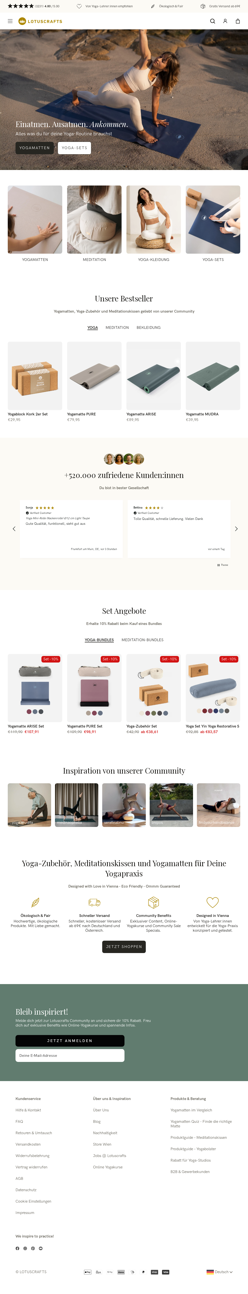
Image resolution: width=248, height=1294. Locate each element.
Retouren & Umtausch (34, 1133)
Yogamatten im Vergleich (191, 1110)
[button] (14, 529)
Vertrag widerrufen (31, 1167)
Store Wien (102, 1144)
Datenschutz (26, 1190)
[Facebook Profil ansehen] (17, 1248)
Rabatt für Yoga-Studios (190, 1160)
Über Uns (101, 1110)
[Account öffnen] (225, 21)
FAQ (19, 1121)
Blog (97, 1121)
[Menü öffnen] (10, 21)
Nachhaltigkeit (105, 1133)
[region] (125, 529)
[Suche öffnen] (212, 21)
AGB (19, 1178)
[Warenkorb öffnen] (238, 21)
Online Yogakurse (108, 1167)
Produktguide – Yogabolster (193, 1149)
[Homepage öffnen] (40, 21)
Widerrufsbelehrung (32, 1156)
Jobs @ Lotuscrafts (109, 1156)
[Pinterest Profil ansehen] (33, 1248)
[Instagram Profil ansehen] (25, 1248)
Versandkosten (28, 1144)
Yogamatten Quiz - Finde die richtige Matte (201, 1124)
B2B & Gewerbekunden (190, 1172)
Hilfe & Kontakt (28, 1110)
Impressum (25, 1213)
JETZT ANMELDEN (70, 1040)
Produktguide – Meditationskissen (198, 1137)
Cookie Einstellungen (33, 1201)
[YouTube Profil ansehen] (41, 1248)
